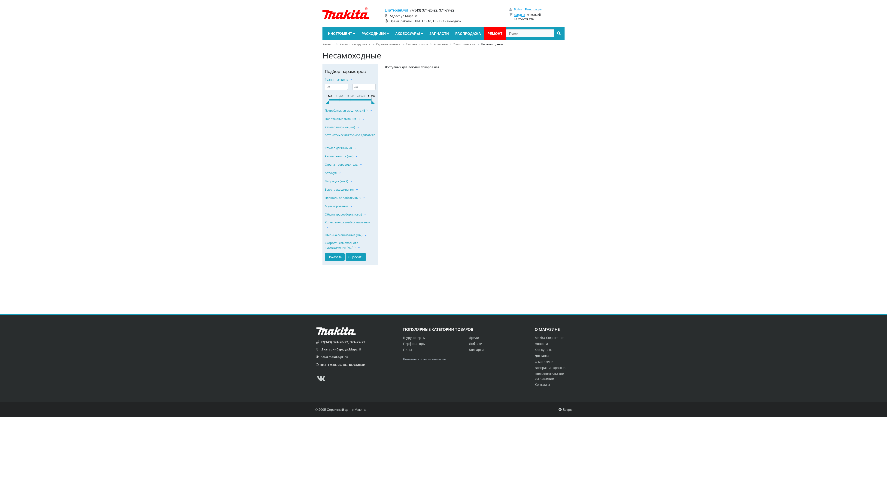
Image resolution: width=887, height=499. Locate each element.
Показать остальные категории (424, 359)
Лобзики (475, 343)
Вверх (567, 409)
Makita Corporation (550, 337)
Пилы (407, 349)
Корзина (519, 14)
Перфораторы (414, 343)
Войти (518, 9)
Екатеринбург (396, 10)
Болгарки (476, 349)
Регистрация (533, 9)
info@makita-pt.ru (334, 357)
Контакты (542, 384)
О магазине (544, 361)
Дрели (474, 337)
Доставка (542, 355)
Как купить (543, 349)
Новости (541, 343)
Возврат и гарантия (550, 367)
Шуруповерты (414, 337)
